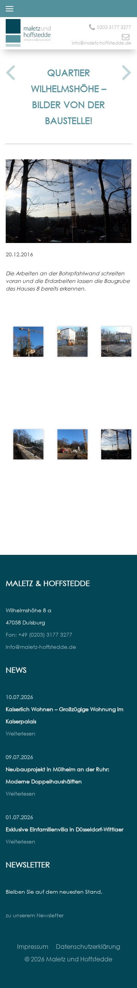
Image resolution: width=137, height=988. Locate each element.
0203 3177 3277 (114, 27)
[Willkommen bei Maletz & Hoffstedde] (28, 41)
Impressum (32, 946)
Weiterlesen (20, 733)
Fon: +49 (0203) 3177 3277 (39, 634)
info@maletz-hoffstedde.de (101, 43)
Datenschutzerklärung (88, 946)
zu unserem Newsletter (35, 915)
